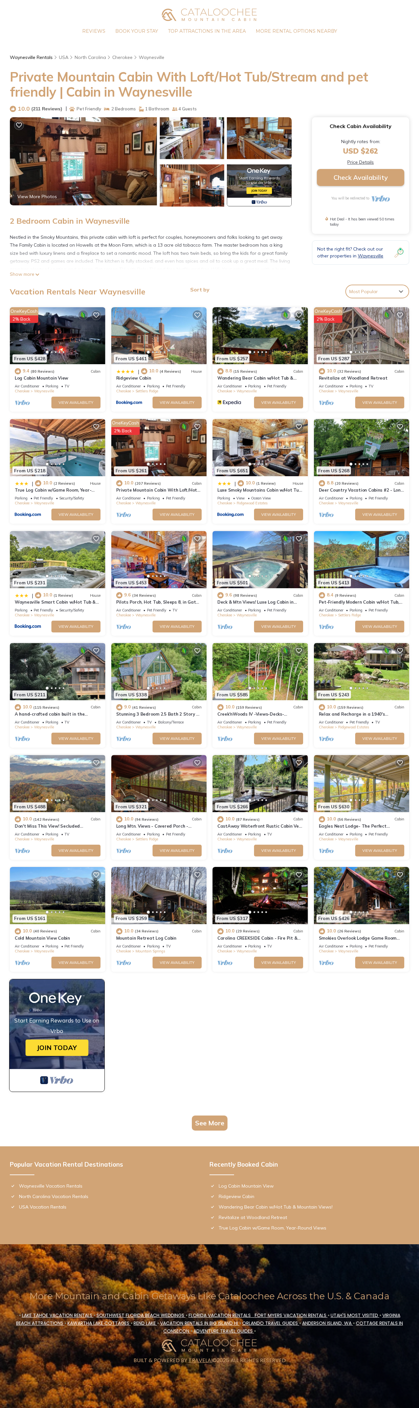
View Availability (76, 402)
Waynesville (151, 57)
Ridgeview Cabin (133, 378)
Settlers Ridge (147, 391)
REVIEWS (93, 31)
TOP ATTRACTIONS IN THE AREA (207, 31)
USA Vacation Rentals (42, 1207)
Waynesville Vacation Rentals (50, 1186)
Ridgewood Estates (252, 503)
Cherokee (122, 57)
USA (63, 57)
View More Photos (37, 196)
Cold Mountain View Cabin (42, 938)
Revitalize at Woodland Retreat (353, 378)
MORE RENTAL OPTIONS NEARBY (296, 31)
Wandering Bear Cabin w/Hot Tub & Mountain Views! (276, 1207)
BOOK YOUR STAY (136, 31)
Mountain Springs (150, 951)
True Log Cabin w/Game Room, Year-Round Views (272, 1228)
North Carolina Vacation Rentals (53, 1196)
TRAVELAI (200, 1360)
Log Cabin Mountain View (41, 378)
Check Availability (361, 177)
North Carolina (90, 57)
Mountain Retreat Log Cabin (146, 938)
